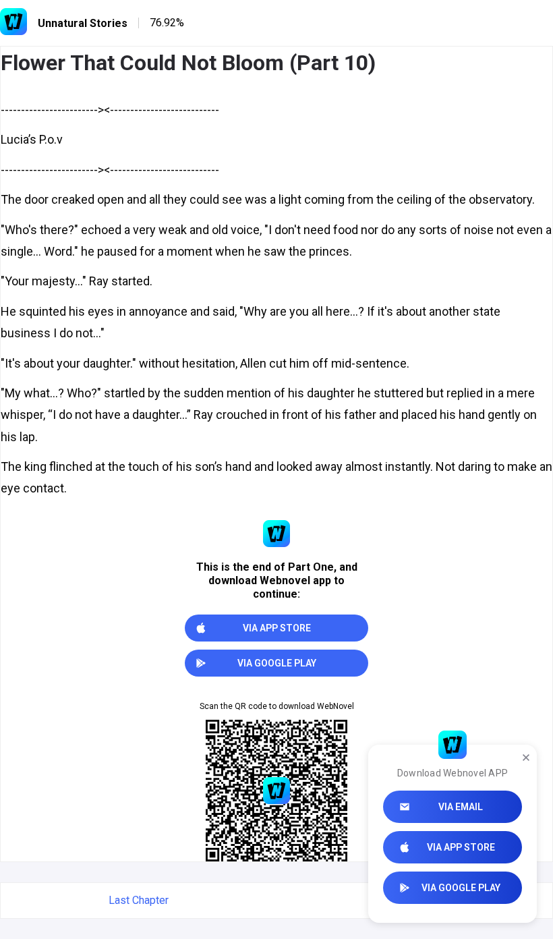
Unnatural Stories (82, 23)
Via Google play (460, 887)
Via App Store (461, 847)
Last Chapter (139, 900)
